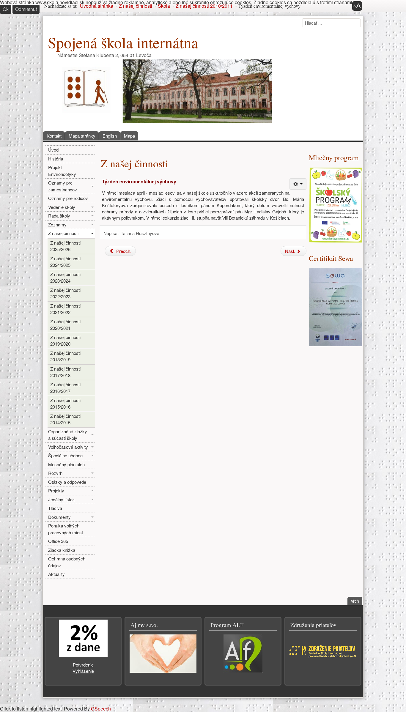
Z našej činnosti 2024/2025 (65, 261)
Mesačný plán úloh (66, 464)
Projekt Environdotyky (62, 170)
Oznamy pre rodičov (68, 198)
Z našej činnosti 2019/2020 (65, 340)
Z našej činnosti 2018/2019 (65, 356)
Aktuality (56, 574)
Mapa (129, 136)
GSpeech (101, 708)
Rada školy (59, 215)
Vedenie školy (61, 207)
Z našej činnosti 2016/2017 (65, 387)
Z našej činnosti (63, 233)
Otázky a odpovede (67, 482)
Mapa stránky (82, 136)
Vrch (356, 601)
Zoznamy (57, 224)
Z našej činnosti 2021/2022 (65, 309)
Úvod (53, 150)
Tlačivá (55, 508)
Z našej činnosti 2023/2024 (65, 277)
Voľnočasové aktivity (68, 447)
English (110, 136)
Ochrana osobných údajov (66, 561)
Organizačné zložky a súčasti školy (67, 434)
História (55, 158)
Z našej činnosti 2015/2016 (65, 403)
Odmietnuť (26, 9)
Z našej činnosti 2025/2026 (65, 246)
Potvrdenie (83, 664)
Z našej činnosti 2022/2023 (65, 293)
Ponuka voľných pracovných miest (65, 528)
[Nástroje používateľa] (297, 184)
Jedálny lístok (61, 499)
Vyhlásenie (83, 671)
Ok (6, 9)
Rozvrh (55, 473)
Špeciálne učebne (65, 455)
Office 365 (58, 541)
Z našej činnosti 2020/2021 (65, 324)
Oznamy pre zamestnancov (62, 186)
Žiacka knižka (61, 550)
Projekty (56, 490)
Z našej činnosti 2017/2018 (65, 372)
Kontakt (54, 136)
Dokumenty (59, 517)
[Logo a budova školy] (162, 90)
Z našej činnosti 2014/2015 (65, 419)
